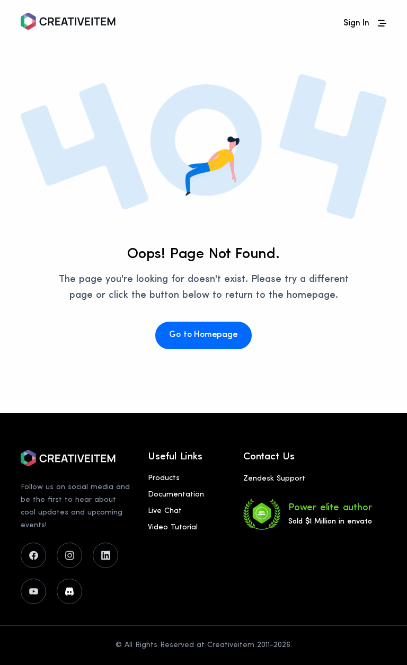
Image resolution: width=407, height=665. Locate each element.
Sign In (356, 23)
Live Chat (165, 511)
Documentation (176, 495)
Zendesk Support (274, 479)
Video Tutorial (173, 527)
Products (164, 478)
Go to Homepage (203, 335)
